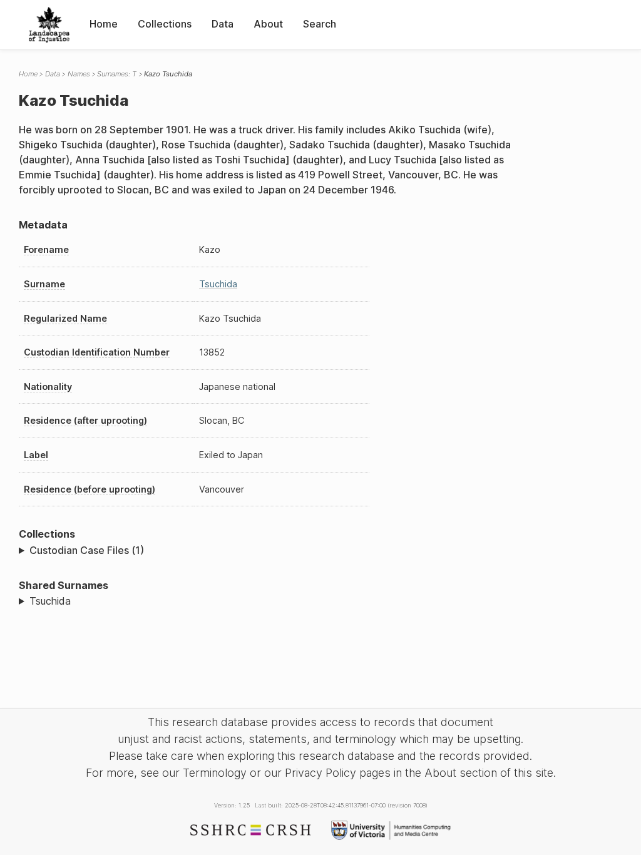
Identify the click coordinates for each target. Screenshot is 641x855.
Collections (165, 24)
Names (79, 73)
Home (104, 24)
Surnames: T (116, 73)
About (268, 24)
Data (222, 24)
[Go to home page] (49, 24)
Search (319, 24)
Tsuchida (218, 284)
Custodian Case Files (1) (86, 550)
